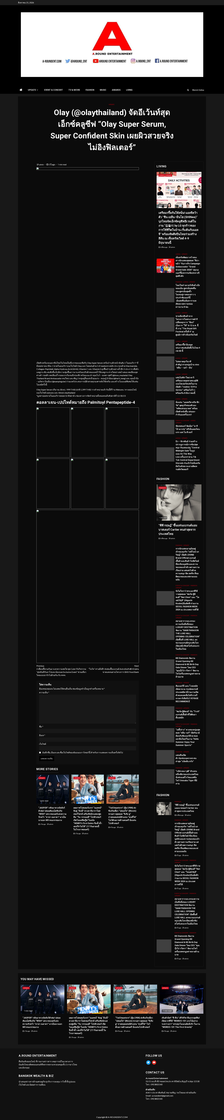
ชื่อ (41, 726)
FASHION (90, 90)
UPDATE (32, 90)
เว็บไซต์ (42, 744)
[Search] (188, 90)
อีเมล (42, 735)
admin (41, 164)
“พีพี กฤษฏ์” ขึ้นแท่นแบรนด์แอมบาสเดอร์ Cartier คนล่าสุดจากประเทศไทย (178, 529)
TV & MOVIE (74, 90)
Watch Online (198, 90)
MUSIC (103, 90)
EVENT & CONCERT (53, 90)
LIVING (129, 90)
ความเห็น (44, 692)
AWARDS (116, 90)
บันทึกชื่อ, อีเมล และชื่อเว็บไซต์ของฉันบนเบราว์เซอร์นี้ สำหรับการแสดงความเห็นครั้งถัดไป (82, 752)
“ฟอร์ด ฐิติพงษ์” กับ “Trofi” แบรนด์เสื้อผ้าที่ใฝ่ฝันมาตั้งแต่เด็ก (188, 714)
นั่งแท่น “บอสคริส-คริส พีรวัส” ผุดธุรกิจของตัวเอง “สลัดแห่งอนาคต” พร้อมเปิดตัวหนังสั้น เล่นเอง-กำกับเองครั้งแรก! (187, 408)
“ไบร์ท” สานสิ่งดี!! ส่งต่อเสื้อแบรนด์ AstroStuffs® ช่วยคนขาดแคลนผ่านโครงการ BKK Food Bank (114, 669)
